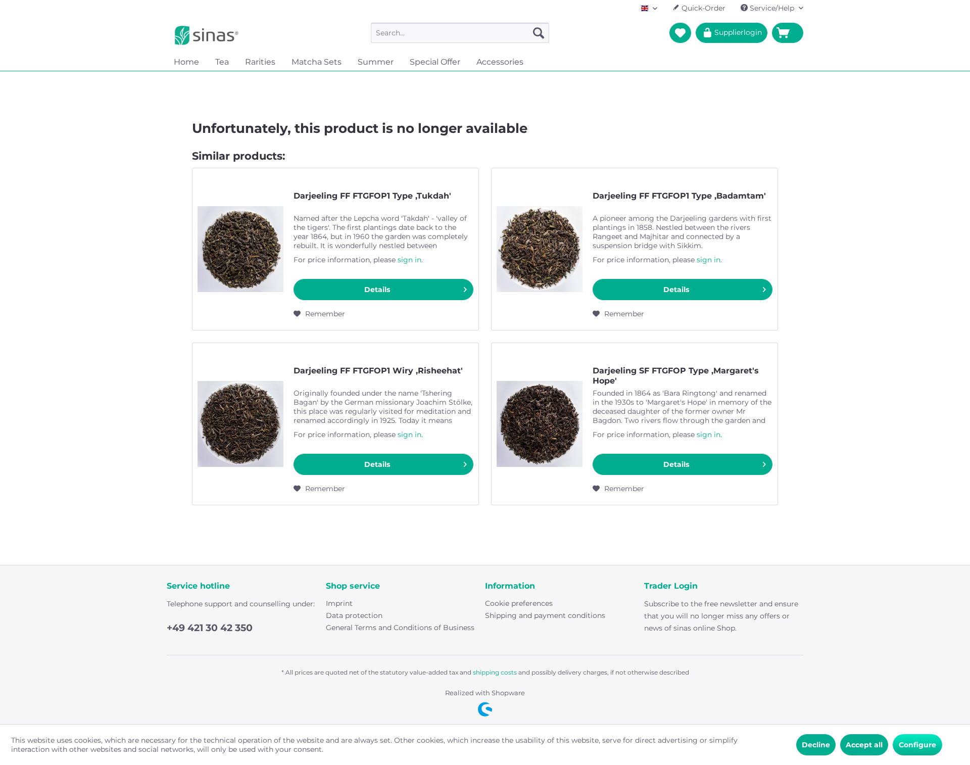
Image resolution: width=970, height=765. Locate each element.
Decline (816, 744)
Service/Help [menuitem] (772, 8)
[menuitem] (460, 33)
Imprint (339, 603)
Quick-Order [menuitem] (702, 8)
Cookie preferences (519, 603)
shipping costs (495, 672)
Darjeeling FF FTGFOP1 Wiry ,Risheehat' (378, 370)
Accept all (864, 744)
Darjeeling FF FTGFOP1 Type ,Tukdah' (372, 196)
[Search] (538, 33)
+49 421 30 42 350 (210, 628)
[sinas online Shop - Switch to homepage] (206, 35)
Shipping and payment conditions (545, 615)
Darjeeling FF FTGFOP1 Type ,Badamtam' (679, 196)
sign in (409, 259)
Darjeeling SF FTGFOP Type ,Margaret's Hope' (676, 376)
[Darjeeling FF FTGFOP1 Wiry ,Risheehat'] (240, 424)
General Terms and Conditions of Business (400, 627)
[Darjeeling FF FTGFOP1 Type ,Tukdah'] (240, 249)
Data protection (354, 615)
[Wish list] (680, 33)
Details (377, 289)
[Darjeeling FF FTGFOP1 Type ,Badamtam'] (540, 249)
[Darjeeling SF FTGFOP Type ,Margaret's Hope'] (540, 424)
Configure (917, 744)
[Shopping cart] (787, 33)
